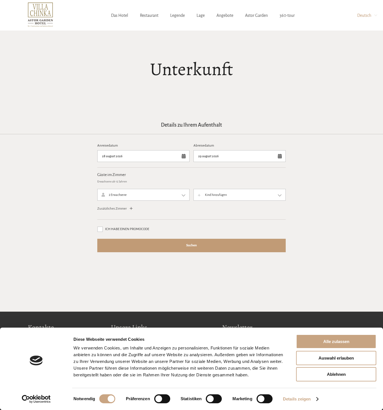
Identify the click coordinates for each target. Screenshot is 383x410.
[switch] (162, 398)
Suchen (191, 245)
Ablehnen (336, 374)
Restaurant (149, 15)
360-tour (287, 15)
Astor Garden (256, 15)
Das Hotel (119, 15)
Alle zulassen (336, 341)
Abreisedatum (203, 145)
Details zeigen (297, 399)
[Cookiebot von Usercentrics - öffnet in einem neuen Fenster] (36, 399)
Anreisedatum (107, 145)
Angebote (224, 15)
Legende (177, 15)
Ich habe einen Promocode (127, 229)
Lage (201, 15)
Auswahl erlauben (336, 358)
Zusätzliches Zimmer (112, 208)
